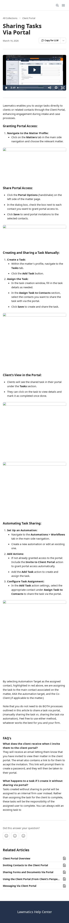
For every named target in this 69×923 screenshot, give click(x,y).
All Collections (10, 18)
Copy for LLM (51, 40)
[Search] (57, 5)
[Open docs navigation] (63, 5)
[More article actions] (63, 40)
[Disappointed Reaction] (6, 835)
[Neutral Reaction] (14, 835)
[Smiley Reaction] (23, 835)
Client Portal (28, 18)
